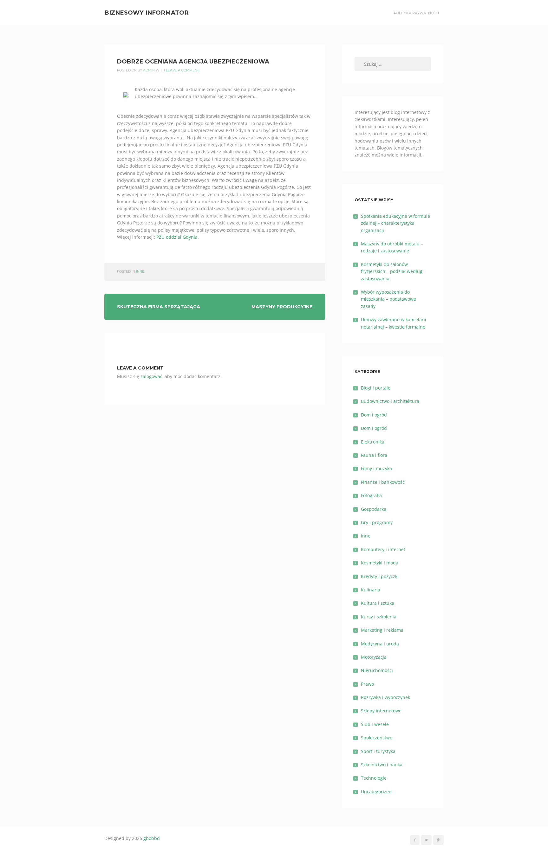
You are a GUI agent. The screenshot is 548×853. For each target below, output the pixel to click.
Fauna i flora (374, 455)
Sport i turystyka (378, 751)
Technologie (374, 778)
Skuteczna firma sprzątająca (158, 307)
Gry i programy (377, 522)
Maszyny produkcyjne (281, 307)
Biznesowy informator (146, 12)
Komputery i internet (383, 549)
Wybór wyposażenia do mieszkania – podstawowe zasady (388, 299)
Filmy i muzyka (376, 468)
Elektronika (372, 442)
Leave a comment (182, 70)
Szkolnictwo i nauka (381, 765)
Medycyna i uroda (380, 644)
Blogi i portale (375, 388)
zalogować (151, 376)
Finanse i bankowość (383, 482)
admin (149, 70)
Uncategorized (376, 792)
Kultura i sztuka (377, 603)
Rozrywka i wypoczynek (385, 697)
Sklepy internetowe (381, 711)
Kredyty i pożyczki (380, 576)
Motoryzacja (374, 657)
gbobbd (151, 838)
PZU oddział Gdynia (177, 237)
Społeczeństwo (376, 738)
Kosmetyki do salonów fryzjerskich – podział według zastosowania (391, 271)
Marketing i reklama (382, 630)
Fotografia (371, 495)
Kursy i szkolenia (378, 617)
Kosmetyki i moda (379, 563)
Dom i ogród (374, 415)
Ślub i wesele (375, 724)
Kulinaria (370, 590)
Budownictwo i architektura (390, 401)
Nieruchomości (377, 670)
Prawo (367, 684)
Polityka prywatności (416, 13)
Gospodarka (373, 509)
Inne (140, 272)
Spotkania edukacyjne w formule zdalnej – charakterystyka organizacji (395, 223)
